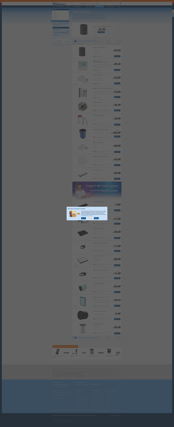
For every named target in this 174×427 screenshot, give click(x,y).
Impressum (90, 215)
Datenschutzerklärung (84, 215)
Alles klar (83, 218)
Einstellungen (90, 218)
